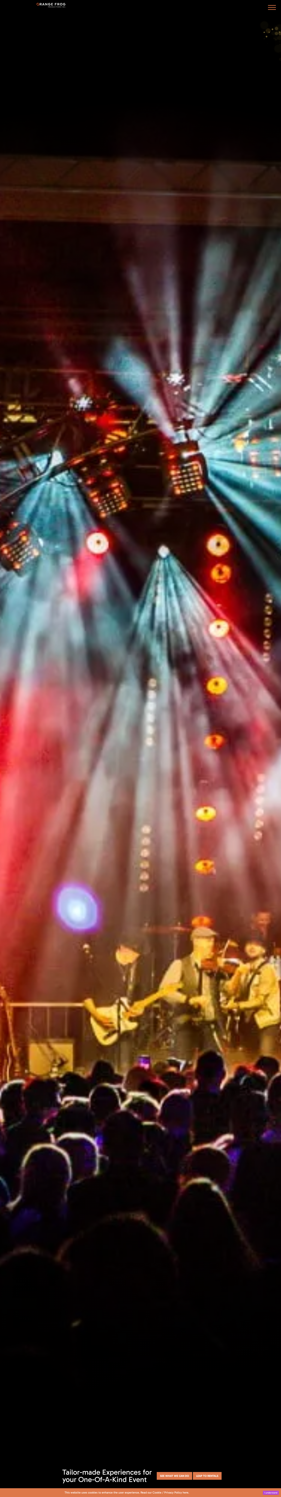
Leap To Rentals (207, 1476)
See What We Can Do (174, 1476)
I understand (270, 1492)
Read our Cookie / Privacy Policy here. (164, 1492)
